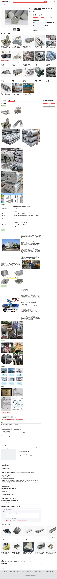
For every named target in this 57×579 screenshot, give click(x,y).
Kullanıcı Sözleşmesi (12, 571)
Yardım (47, 4)
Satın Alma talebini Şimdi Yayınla (22, 520)
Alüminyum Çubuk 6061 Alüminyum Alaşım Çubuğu (39, 62)
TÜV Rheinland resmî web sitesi (22, 447)
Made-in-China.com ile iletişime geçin (25, 571)
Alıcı (43, 4)
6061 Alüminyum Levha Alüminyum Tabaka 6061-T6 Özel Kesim (16, 94)
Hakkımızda (5, 571)
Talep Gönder (39, 17)
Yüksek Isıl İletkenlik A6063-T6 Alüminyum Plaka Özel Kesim (27, 94)
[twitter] (52, 571)
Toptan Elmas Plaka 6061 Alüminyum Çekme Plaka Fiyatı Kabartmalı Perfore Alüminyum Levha (6, 553)
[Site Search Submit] (45, 2)
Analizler (44, 571)
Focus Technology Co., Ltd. (28, 575)
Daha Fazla (2, 568)
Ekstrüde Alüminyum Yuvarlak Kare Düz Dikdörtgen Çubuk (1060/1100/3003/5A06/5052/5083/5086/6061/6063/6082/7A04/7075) (28, 47)
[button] (43, 1)
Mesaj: (4, 513)
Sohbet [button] (51, 17)
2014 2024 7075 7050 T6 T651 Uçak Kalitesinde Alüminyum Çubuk (17, 47)
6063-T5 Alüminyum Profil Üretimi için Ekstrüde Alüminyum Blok (50, 62)
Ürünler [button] (14, 1)
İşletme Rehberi (47, 571)
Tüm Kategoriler (4, 4)
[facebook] (50, 571)
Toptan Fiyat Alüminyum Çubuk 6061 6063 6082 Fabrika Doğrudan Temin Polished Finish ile (39, 78)
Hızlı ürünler (31, 571)
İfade (8, 571)
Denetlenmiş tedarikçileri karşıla (37, 571)
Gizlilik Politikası (18, 571)
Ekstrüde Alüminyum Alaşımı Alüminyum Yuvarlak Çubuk (38, 47)
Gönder (8, 520)
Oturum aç (54, 2)
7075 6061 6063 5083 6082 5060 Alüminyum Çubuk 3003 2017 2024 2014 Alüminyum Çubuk (50, 78)
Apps (51, 4)
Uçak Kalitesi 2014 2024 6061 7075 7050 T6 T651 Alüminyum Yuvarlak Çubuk (5, 47)
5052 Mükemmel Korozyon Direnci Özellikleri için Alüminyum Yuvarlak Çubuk (5, 94)
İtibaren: (4, 509)
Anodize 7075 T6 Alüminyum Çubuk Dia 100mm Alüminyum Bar (28, 62)
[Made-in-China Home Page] (5, 2)
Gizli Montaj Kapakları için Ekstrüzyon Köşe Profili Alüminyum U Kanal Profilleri (40, 553)
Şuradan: (4, 511)
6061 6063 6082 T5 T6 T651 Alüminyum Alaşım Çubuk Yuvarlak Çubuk (50, 537)
